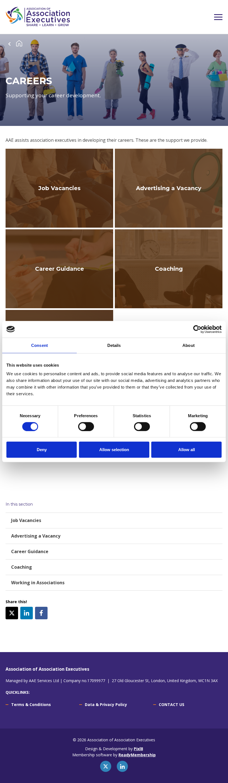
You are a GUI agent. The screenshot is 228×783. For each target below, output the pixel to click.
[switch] (86, 426)
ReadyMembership (137, 754)
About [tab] (188, 345)
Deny (42, 449)
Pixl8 (138, 748)
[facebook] (41, 613)
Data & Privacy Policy (106, 704)
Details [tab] (114, 345)
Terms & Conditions (31, 704)
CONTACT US (171, 704)
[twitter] (12, 613)
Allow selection (114, 449)
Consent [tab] (39, 345)
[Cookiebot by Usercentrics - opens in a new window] (197, 329)
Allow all (186, 449)
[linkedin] (26, 613)
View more (59, 188)
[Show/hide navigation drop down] (218, 17)
